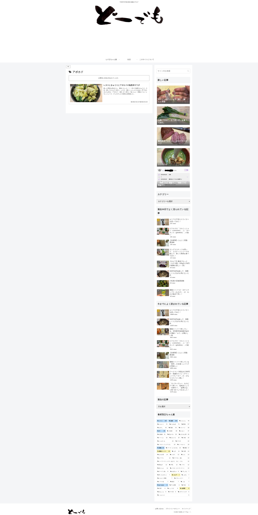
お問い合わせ (159, 508)
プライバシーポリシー (173, 508)
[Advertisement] (129, 41)
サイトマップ (186, 508)
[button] (188, 71)
